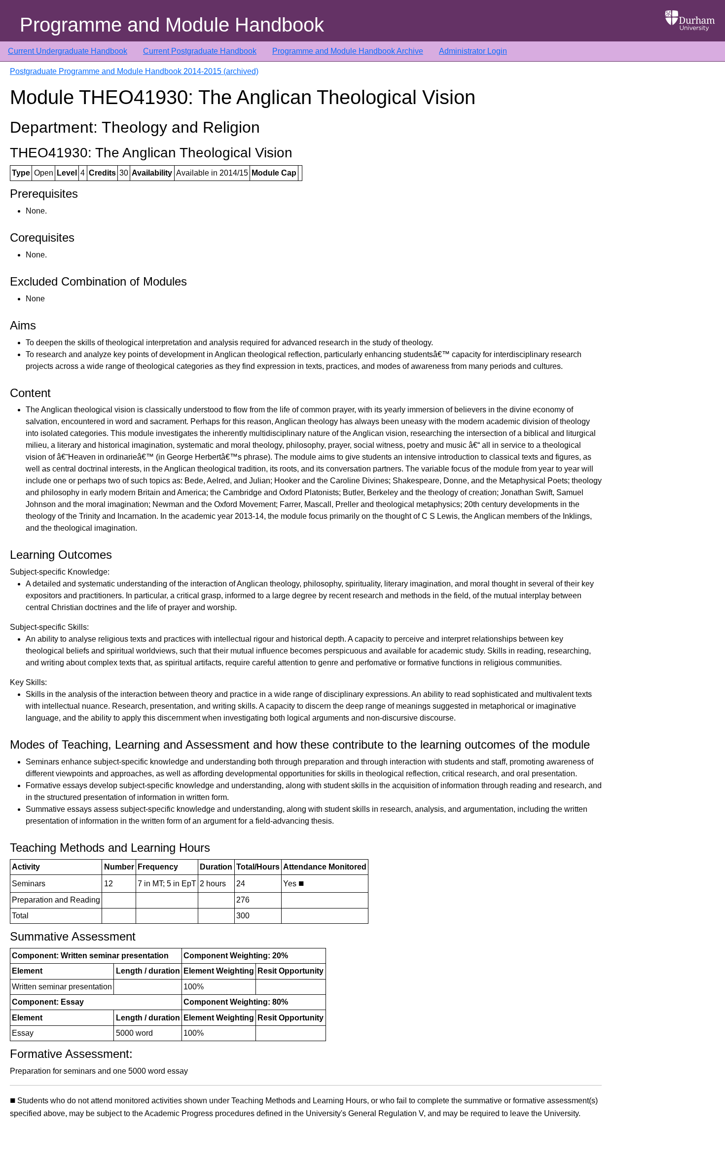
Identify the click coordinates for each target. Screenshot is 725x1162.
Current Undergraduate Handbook (67, 51)
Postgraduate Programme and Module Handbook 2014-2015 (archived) (134, 71)
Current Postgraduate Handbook (199, 51)
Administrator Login (473, 51)
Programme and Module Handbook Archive (347, 51)
